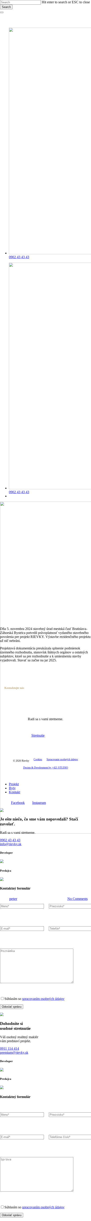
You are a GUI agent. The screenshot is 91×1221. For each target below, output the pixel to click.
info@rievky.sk (10, 844)
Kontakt (14, 792)
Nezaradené (45, 851)
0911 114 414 (9, 1048)
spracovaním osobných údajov (43, 999)
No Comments (77, 899)
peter (13, 898)
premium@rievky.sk (14, 1052)
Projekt (14, 784)
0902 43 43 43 (10, 840)
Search (6, 7)
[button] (14, 735)
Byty (12, 788)
